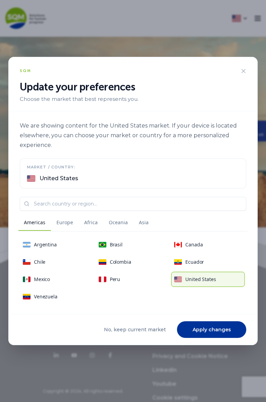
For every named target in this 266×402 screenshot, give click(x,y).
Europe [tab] (64, 222)
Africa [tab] (91, 222)
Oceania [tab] (118, 222)
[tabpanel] (133, 270)
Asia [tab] (144, 222)
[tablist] (86, 223)
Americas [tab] (34, 222)
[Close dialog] (243, 71)
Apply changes (212, 329)
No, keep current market (135, 329)
